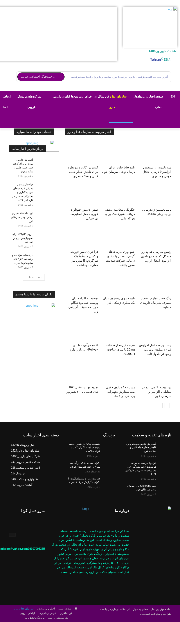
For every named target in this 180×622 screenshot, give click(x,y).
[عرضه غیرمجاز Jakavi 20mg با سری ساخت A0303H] (118, 329)
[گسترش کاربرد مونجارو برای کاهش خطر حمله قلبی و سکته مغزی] (81, 152)
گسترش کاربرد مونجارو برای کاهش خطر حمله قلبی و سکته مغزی (83, 172)
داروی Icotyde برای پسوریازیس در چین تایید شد (22, 238)
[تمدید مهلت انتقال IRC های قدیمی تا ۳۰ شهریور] (81, 372)
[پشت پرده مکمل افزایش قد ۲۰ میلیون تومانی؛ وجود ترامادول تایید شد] (154, 329)
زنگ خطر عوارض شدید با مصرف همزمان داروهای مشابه (155, 303)
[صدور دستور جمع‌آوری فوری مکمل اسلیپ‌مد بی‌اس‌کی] (81, 194)
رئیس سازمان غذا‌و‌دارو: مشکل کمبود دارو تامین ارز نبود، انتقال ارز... (156, 256)
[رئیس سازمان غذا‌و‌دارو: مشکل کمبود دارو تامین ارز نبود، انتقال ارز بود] (154, 236)
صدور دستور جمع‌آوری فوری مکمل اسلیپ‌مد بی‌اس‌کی (84, 214)
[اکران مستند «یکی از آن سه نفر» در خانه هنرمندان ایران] (107, 466)
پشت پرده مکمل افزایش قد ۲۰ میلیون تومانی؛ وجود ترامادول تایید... (155, 349)
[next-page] (160, 405)
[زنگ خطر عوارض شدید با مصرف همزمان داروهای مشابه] (154, 283)
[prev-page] (167, 405)
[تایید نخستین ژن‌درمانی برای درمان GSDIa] (154, 194)
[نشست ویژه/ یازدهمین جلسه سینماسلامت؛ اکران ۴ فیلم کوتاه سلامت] (107, 447)
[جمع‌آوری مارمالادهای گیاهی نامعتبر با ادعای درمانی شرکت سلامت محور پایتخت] (118, 236)
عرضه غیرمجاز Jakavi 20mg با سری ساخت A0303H (120, 349)
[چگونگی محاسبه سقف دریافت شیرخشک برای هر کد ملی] (118, 194)
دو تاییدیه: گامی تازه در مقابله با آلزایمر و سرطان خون (156, 391)
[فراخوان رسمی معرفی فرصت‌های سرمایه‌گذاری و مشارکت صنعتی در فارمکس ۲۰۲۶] (50, 189)
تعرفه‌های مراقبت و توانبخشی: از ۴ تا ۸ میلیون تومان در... (22, 258)
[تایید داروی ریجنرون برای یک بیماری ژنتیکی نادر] (118, 283)
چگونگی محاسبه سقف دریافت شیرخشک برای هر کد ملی (120, 214)
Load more (35, 277)
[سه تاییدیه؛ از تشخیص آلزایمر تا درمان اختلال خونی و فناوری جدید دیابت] (154, 152)
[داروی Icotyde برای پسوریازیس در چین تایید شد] (50, 238)
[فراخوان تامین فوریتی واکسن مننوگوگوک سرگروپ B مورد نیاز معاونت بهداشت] (81, 236)
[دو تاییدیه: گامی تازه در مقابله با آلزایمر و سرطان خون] (154, 372)
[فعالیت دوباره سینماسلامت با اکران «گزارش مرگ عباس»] (107, 482)
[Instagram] (12, 535)
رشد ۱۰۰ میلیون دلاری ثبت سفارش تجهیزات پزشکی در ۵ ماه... (120, 391)
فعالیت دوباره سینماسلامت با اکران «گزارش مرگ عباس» (84, 480)
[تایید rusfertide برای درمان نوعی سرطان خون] (118, 152)
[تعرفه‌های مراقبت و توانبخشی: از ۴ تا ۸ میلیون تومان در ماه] (50, 259)
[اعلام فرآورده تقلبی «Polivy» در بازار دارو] (81, 329)
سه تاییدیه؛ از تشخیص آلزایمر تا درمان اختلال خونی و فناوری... (157, 172)
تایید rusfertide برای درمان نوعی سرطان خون (22, 217)
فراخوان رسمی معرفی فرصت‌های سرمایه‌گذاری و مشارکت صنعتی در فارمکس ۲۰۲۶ (22, 192)
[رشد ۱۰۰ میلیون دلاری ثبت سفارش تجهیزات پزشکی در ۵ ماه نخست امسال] (118, 372)
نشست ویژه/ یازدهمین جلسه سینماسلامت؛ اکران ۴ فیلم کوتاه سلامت (84, 447)
